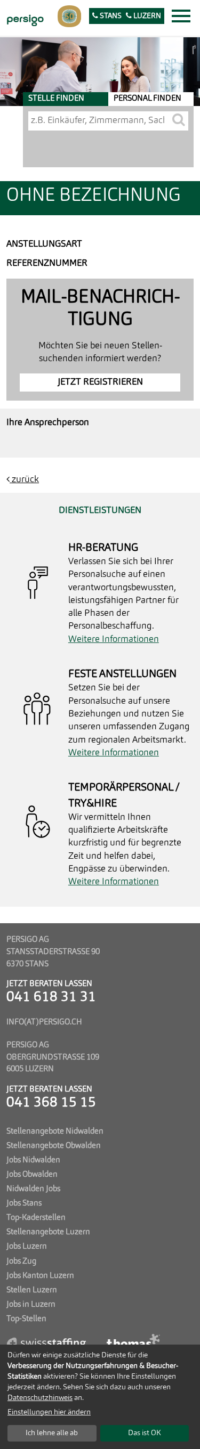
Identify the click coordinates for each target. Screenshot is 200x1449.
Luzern (146, 16)
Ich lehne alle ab (52, 1433)
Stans (110, 16)
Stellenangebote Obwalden (53, 1146)
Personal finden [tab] (147, 98)
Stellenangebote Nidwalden (54, 1131)
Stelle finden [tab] (56, 98)
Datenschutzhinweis (40, 1398)
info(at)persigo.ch (44, 1022)
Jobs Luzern (26, 1246)
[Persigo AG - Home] (24, 19)
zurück (24, 479)
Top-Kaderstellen (36, 1218)
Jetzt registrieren (100, 382)
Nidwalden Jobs (33, 1189)
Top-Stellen (26, 1319)
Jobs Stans (24, 1203)
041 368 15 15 (51, 1103)
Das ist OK (144, 1433)
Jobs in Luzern (30, 1304)
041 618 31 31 (51, 997)
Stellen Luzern (31, 1290)
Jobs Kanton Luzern (40, 1276)
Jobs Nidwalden (33, 1160)
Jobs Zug (21, 1261)
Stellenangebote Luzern (48, 1232)
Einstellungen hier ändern (49, 1412)
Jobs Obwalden (32, 1174)
